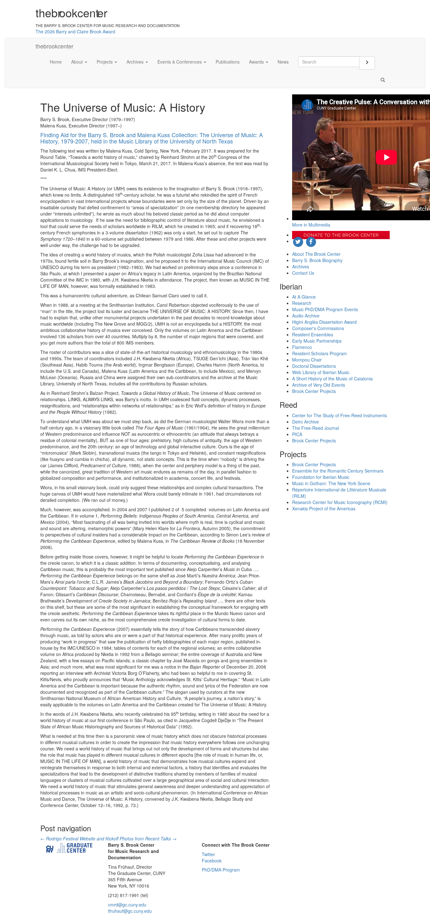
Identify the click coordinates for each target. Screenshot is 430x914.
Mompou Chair (307, 359)
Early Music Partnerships (317, 341)
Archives (136, 62)
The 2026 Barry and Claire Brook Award (75, 31)
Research (301, 303)
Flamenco (302, 347)
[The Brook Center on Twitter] (298, 241)
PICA (297, 434)
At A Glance (304, 297)
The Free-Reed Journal (315, 428)
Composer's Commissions (318, 328)
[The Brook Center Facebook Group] (311, 241)
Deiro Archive (305, 421)
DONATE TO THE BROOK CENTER (341, 235)
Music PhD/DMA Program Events (325, 309)
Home (56, 62)
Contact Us (303, 273)
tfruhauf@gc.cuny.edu (130, 911)
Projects (105, 62)
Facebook (212, 860)
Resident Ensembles (312, 334)
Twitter (208, 854)
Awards (257, 62)
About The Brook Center (316, 254)
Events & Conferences (180, 62)
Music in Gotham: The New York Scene (331, 483)
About (77, 62)
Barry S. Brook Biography (317, 260)
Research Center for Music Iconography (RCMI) (340, 502)
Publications (228, 62)
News (283, 62)
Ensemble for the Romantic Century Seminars (337, 471)
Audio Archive (306, 315)
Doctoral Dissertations (314, 366)
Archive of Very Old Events (318, 385)
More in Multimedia (311, 224)
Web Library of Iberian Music (320, 372)
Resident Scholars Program (319, 353)
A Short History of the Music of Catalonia (332, 378)
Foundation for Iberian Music (320, 477)
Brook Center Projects (314, 391)
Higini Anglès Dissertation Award (324, 322)
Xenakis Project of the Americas (323, 508)
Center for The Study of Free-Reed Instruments (339, 415)
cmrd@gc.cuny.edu (127, 904)
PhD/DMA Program (221, 869)
